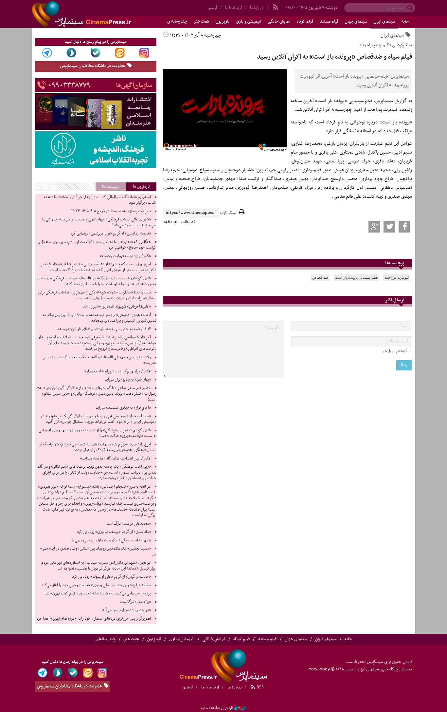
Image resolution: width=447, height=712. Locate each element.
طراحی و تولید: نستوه (217, 708)
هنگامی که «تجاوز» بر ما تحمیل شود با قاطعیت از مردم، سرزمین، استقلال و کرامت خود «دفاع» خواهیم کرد (97, 245)
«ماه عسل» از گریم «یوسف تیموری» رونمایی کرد (114, 531)
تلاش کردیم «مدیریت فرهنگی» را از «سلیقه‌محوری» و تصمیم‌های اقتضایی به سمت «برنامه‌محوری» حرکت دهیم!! (97, 433)
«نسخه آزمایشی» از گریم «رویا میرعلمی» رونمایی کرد (110, 233)
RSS (260, 687)
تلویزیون (222, 21)
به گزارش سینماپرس (393, 101)
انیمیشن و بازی (248, 21)
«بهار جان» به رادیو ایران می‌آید (127, 379)
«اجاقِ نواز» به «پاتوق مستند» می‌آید (123, 407)
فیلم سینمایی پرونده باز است (356, 277)
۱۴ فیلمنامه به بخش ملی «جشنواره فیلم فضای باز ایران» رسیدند (103, 329)
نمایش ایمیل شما (393, 351)
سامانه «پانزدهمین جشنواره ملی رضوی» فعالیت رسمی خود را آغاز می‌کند (96, 585)
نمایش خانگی (279, 21)
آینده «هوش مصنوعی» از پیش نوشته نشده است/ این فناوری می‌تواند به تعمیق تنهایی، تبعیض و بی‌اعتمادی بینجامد (99, 318)
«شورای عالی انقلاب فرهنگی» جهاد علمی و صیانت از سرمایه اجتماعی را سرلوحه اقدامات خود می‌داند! (99, 222)
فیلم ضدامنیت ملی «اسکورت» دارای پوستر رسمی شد (110, 540)
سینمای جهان (356, 21)
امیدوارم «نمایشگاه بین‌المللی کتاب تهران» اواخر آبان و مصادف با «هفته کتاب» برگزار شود (100, 200)
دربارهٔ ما (257, 7)
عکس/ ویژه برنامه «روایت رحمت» (125, 256)
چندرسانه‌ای (177, 21)
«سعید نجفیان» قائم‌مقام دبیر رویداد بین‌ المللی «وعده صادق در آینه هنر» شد (98, 551)
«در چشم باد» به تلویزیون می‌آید (126, 610)
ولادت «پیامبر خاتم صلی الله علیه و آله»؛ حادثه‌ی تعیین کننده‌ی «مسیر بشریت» (99, 360)
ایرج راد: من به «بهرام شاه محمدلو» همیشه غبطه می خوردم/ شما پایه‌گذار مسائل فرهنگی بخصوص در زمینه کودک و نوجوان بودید (98, 447)
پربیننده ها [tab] (111, 186)
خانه (405, 21)
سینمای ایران (384, 21)
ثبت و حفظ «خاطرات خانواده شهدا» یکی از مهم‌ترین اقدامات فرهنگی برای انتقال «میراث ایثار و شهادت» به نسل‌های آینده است (97, 295)
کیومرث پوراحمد (396, 277)
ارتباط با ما (233, 7)
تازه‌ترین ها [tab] (141, 186)
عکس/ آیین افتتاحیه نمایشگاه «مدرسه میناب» (115, 458)
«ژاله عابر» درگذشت (135, 602)
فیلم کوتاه (305, 21)
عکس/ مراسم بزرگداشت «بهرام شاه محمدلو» (117, 371)
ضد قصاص (320, 277)
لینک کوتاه (228, 213)
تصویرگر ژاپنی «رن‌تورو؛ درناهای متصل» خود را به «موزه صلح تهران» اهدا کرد (93, 618)
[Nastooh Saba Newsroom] (240, 708)
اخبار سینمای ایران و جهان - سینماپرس (97, 14)
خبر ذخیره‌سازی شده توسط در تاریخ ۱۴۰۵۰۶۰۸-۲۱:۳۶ (111, 211)
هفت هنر (201, 21)
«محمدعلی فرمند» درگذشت (129, 523)
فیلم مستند (329, 21)
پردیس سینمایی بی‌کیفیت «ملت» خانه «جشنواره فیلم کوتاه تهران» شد (98, 593)
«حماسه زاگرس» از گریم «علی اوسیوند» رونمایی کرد (111, 576)
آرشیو (212, 7)
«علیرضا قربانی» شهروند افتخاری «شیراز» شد (117, 306)
